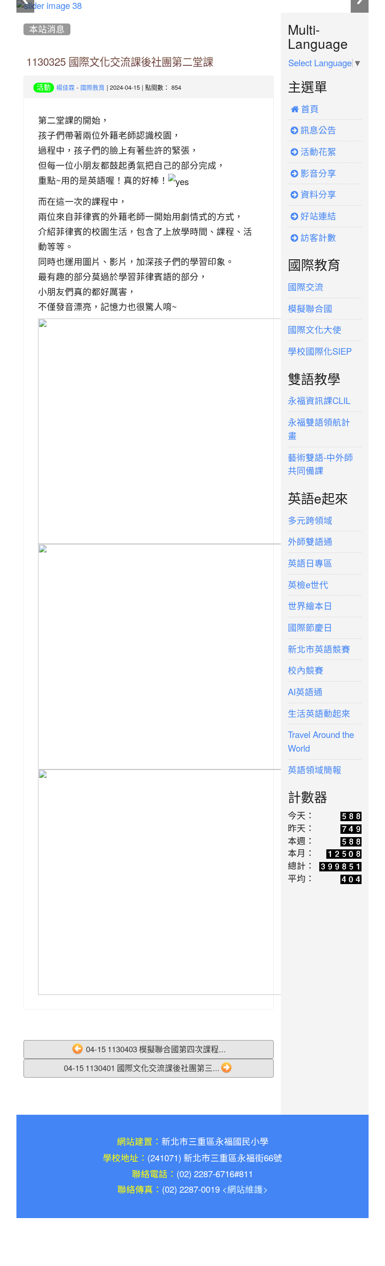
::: (25, 16)
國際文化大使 (314, 330)
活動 (44, 87)
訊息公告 (317, 130)
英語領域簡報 (314, 770)
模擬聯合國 (310, 308)
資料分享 (317, 194)
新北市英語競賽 (319, 649)
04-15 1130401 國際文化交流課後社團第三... (142, 1068)
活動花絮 (317, 152)
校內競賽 (305, 670)
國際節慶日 (310, 627)
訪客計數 (317, 237)
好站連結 (317, 216)
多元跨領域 (310, 520)
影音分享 (317, 173)
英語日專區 (310, 563)
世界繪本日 (310, 606)
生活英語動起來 (319, 713)
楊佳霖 (65, 88)
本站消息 (47, 29)
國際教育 (92, 88)
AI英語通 (305, 692)
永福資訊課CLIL (319, 400)
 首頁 (305, 109)
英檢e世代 (308, 585)
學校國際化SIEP (320, 351)
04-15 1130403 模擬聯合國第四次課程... (155, 1049)
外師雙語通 (310, 541)
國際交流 (305, 287)
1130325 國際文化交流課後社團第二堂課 (119, 62)
